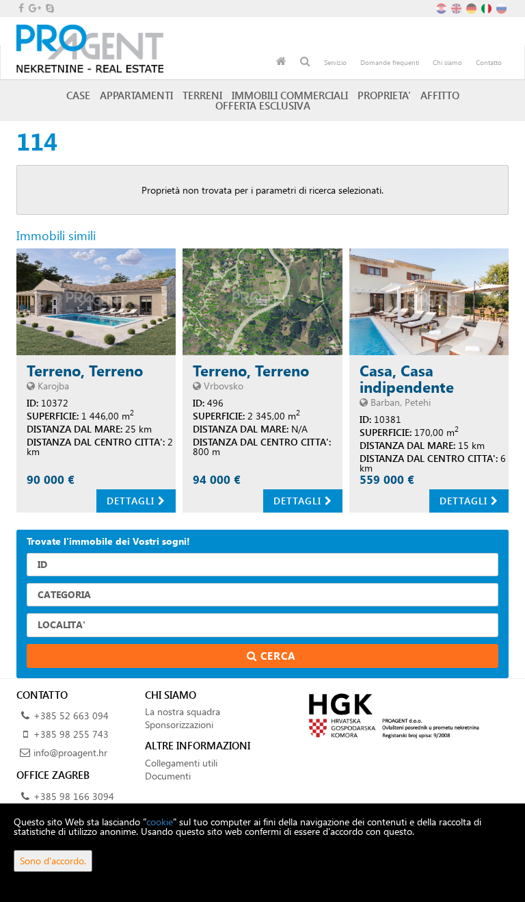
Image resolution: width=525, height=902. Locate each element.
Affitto (439, 95)
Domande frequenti (389, 62)
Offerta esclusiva (262, 105)
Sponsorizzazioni (179, 724)
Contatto (489, 62)
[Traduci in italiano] (487, 7)
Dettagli (132, 500)
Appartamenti (136, 95)
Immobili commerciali (290, 95)
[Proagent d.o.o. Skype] (49, 7)
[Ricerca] (305, 62)
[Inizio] (281, 62)
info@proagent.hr (70, 752)
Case (78, 95)
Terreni (202, 95)
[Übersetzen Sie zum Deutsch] (472, 7)
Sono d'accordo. (53, 860)
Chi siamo (447, 62)
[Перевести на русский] (502, 7)
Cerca (276, 655)
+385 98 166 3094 (73, 796)
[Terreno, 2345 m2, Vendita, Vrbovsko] (262, 301)
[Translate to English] (457, 7)
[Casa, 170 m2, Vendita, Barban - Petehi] (429, 301)
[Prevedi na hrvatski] (442, 7)
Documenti (168, 775)
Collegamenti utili (181, 762)
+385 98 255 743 (71, 733)
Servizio (335, 62)
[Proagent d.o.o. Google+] (34, 7)
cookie (159, 821)
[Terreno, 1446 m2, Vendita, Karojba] (96, 301)
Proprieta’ (384, 95)
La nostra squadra (182, 711)
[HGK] (391, 715)
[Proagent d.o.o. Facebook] (20, 7)
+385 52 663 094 (71, 715)
